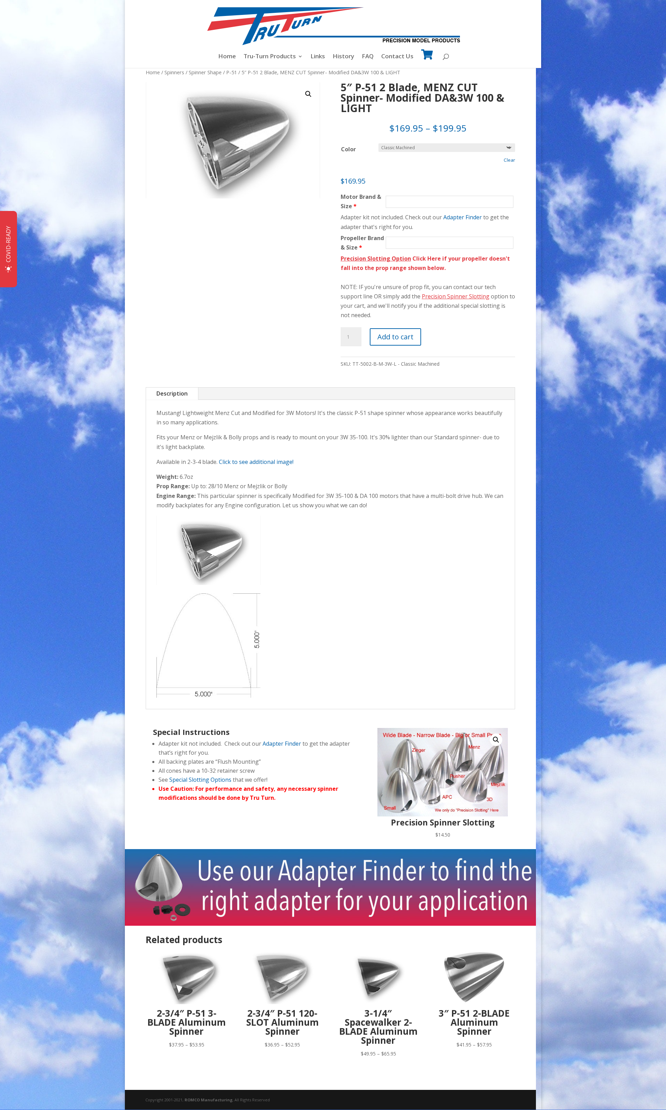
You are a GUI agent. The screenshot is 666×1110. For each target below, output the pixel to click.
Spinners (174, 72)
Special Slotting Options (200, 779)
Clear (509, 160)
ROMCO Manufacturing (208, 1099)
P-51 (231, 72)
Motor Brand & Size (361, 201)
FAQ (368, 57)
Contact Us (397, 57)
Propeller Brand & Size (362, 242)
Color (348, 149)
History (343, 57)
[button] (308, 94)
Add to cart (395, 336)
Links (317, 57)
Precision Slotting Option (376, 258)
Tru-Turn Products (270, 57)
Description (172, 393)
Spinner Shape (205, 72)
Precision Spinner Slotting (455, 296)
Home (227, 57)
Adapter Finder (462, 217)
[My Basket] (427, 59)
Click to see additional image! (256, 462)
